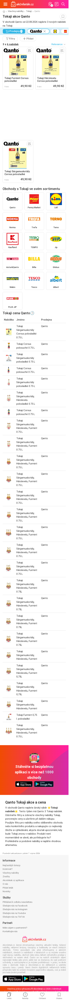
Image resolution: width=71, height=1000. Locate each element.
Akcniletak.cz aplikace (13, 880)
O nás (5, 884)
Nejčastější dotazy (11, 865)
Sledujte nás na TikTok (14, 917)
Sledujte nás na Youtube (14, 913)
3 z (10, 44)
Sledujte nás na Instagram (15, 909)
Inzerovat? (8, 869)
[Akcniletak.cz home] (22, 4)
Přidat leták (8, 888)
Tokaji (29, 11)
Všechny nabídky (15, 11)
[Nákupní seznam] (56, 4)
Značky (6, 876)
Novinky (6, 891)
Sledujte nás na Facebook (15, 905)
